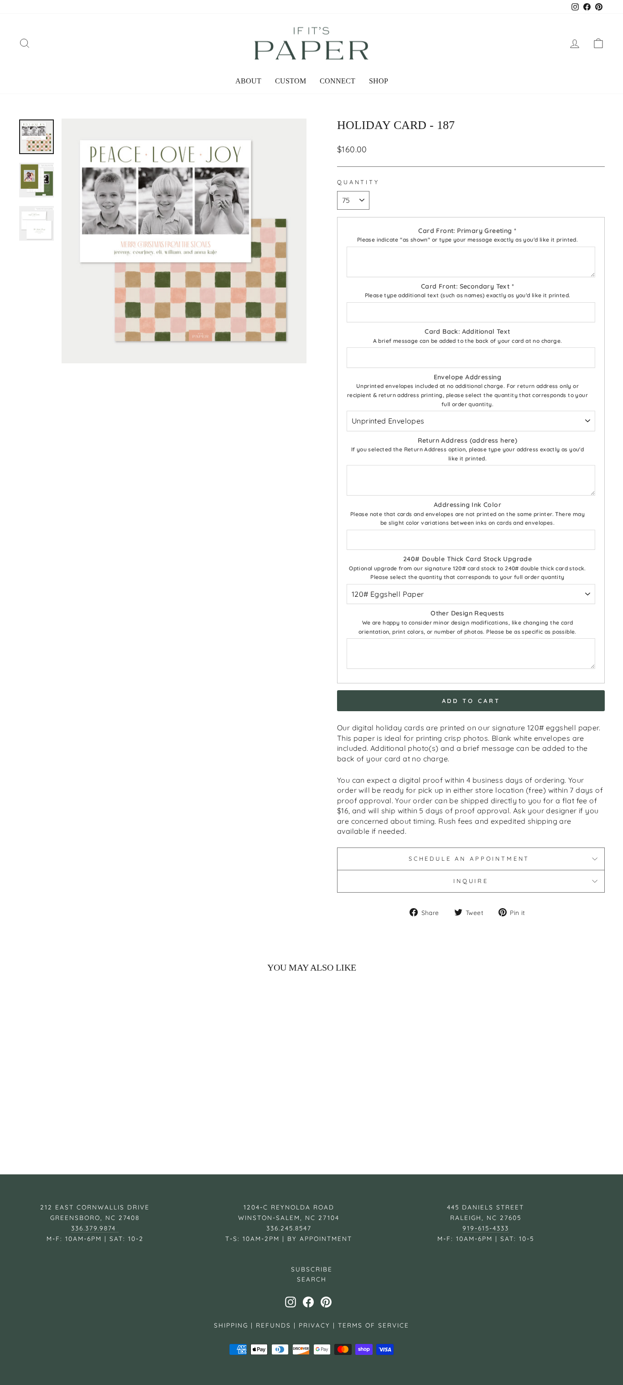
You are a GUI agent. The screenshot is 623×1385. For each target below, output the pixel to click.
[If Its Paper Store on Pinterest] (326, 1302)
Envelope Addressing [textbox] (467, 390)
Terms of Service (373, 1325)
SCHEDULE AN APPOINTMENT (471, 858)
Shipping (231, 1325)
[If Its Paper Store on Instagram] (290, 1302)
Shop (378, 81)
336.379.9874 (95, 1228)
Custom (290, 81)
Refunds (273, 1325)
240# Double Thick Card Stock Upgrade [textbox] (467, 567)
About (248, 81)
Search (312, 1279)
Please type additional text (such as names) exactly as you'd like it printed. (468, 295)
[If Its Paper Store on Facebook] (308, 1302)
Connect (337, 81)
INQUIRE (470, 880)
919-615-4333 (485, 1228)
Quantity (358, 182)
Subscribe (311, 1269)
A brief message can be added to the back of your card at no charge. (467, 340)
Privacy (314, 1325)
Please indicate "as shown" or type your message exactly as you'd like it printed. (467, 239)
